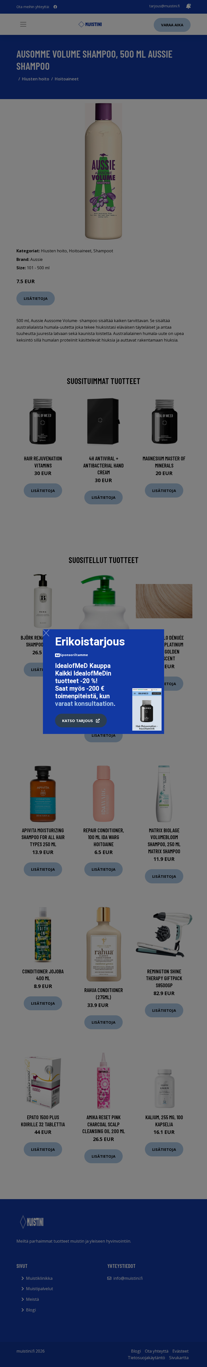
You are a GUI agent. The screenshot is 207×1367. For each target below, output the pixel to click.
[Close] (46, 632)
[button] (81, 720)
